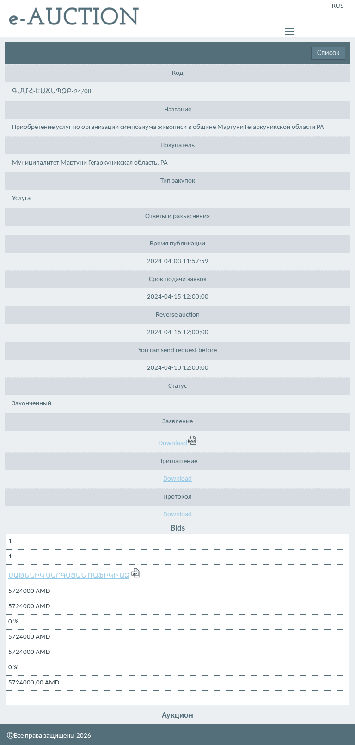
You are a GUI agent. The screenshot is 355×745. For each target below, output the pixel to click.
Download (173, 443)
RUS (337, 6)
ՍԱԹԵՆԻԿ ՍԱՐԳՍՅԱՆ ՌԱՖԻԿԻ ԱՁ (68, 576)
